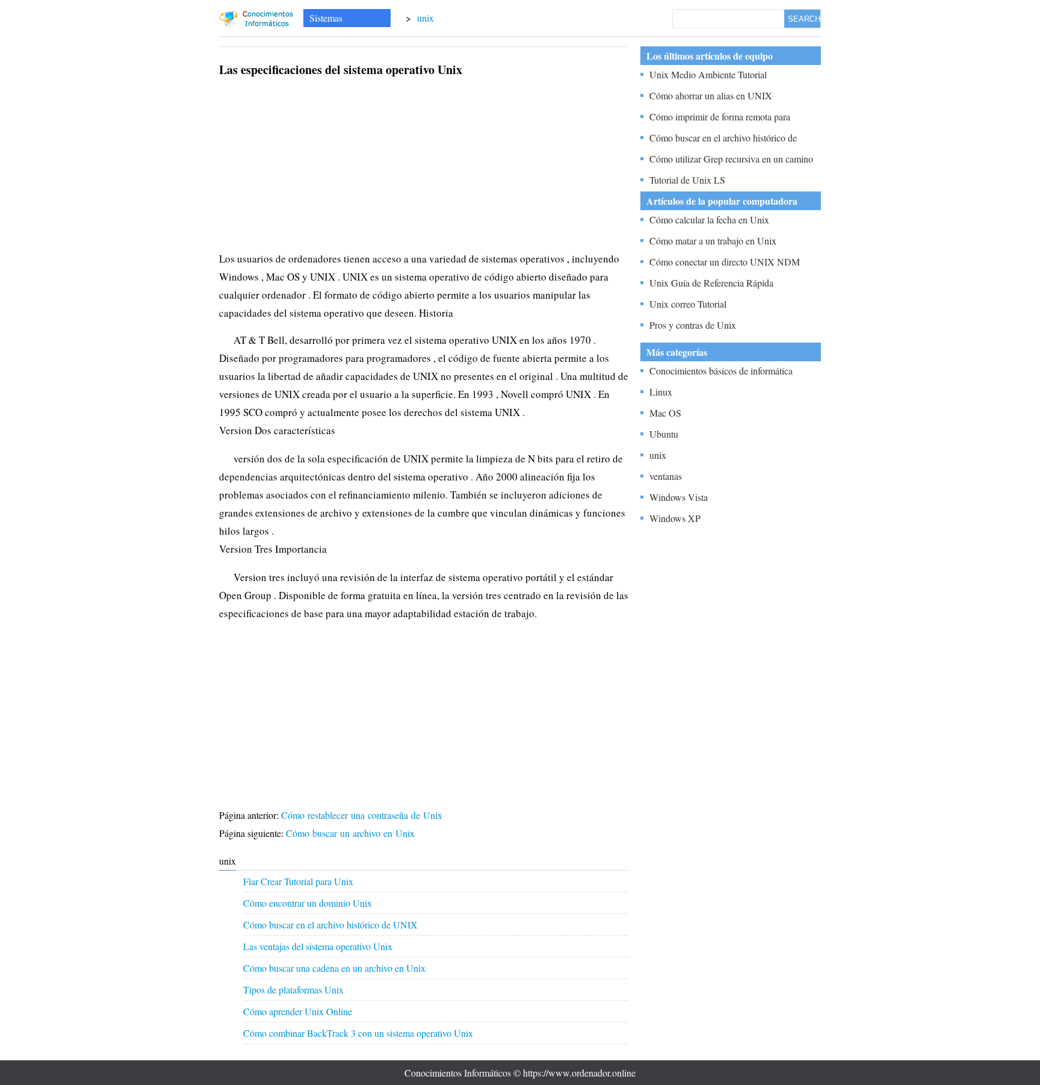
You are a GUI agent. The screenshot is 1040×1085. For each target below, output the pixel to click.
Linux (660, 391)
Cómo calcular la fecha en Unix (709, 219)
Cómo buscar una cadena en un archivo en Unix (334, 968)
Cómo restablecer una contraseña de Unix (363, 815)
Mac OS (665, 412)
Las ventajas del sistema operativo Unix (317, 946)
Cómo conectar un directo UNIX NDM (724, 261)
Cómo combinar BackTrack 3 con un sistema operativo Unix (358, 1033)
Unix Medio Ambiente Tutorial (708, 74)
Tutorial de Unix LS (687, 179)
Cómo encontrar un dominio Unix (307, 903)
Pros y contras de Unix (692, 325)
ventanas (665, 476)
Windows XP (675, 518)
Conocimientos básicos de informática (721, 370)
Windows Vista (678, 497)
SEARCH (804, 18)
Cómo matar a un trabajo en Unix (712, 240)
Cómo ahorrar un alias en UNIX (710, 95)
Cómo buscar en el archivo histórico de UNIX (330, 924)
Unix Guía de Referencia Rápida (711, 282)
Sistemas (325, 17)
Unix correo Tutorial (687, 303)
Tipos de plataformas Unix (293, 989)
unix (425, 17)
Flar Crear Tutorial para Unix (298, 881)
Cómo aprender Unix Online (297, 1011)
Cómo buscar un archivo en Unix (352, 833)
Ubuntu (663, 433)
